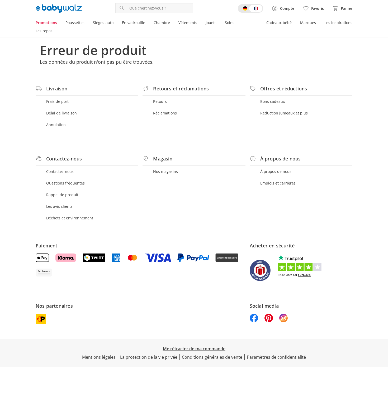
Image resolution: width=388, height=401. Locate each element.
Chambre (162, 22)
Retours (160, 101)
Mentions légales (99, 357)
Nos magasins (165, 171)
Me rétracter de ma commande (194, 349)
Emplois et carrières (278, 183)
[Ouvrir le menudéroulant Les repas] (55, 31)
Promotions (46, 22)
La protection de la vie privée (148, 357)
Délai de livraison (61, 113)
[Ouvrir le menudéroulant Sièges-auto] (115, 23)
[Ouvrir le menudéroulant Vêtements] (199, 23)
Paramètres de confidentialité (276, 357)
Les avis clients (59, 206)
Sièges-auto (103, 22)
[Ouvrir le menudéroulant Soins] (236, 23)
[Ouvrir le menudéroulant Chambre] (172, 23)
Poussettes (74, 22)
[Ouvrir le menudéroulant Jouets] (218, 23)
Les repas (44, 30)
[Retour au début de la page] (381, 363)
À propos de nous (275, 171)
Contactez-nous (60, 171)
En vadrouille (133, 22)
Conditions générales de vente (212, 357)
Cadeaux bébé (279, 22)
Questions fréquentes (65, 183)
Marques (308, 22)
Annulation (56, 124)
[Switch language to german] (250, 8)
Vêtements (187, 22)
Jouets (211, 22)
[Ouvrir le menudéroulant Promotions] (59, 23)
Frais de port (57, 101)
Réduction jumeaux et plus (284, 113)
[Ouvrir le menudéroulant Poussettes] (86, 23)
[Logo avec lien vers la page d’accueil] (59, 8)
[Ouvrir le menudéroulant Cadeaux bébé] (294, 23)
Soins (229, 22)
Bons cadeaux (272, 101)
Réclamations (165, 113)
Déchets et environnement (69, 217)
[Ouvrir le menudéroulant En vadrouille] (147, 23)
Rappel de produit (62, 194)
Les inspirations (338, 22)
